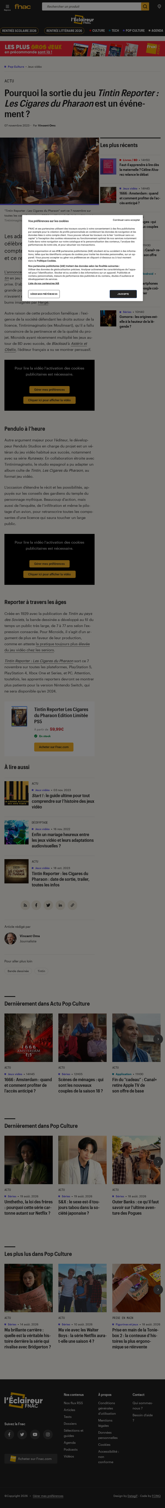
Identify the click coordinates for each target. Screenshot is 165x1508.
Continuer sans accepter (126, 219)
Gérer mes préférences (44, 294)
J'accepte (123, 294)
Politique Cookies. (46, 260)
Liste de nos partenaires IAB (43, 283)
